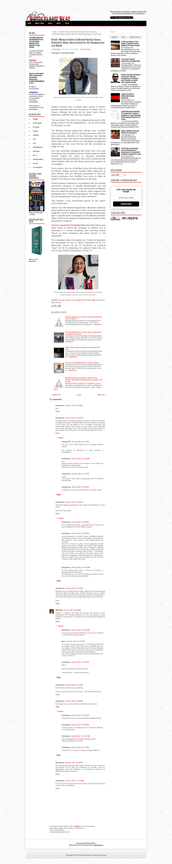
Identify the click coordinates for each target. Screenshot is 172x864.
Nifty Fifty (59, 610)
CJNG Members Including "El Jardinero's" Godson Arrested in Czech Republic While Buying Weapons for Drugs (131, 115)
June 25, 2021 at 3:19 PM (74, 588)
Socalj (35, 163)
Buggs (35, 119)
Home (29, 23)
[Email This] (52, 306)
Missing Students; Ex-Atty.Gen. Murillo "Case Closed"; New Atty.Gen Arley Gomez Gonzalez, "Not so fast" (83, 380)
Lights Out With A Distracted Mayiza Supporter (127, 96)
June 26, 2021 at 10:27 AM (80, 736)
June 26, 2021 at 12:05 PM (80, 459)
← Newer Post (55, 395)
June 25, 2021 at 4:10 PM (74, 685)
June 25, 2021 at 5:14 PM (80, 442)
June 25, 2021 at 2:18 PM (74, 405)
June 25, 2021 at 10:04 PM (80, 630)
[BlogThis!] (55, 306)
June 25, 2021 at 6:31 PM (80, 715)
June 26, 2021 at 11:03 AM (74, 781)
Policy (67, 23)
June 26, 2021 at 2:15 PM (80, 747)
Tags (123, 37)
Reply (58, 411)
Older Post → (102, 395)
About (59, 23)
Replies (60, 438)
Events (50, 23)
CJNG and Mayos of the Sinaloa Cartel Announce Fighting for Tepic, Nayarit (130, 43)
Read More (98, 324)
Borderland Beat (85, 855)
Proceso (61, 300)
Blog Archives (135, 37)
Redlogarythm (38, 159)
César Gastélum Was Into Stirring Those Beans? (130, 132)
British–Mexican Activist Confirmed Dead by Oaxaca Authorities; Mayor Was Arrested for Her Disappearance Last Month (77, 42)
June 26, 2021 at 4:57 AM (75, 641)
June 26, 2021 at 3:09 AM (80, 725)
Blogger (103, 855)
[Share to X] (57, 306)
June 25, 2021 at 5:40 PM (80, 522)
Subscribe (126, 204)
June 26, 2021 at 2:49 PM (80, 487)
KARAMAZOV (38, 147)
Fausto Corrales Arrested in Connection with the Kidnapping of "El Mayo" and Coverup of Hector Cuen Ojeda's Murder (131, 78)
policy (35, 106)
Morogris (36, 151)
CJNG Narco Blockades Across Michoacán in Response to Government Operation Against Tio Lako (131, 151)
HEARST (36, 135)
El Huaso (36, 127)
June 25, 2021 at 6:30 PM (74, 763)
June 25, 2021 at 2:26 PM (74, 502)
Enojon (35, 131)
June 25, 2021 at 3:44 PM (72, 610)
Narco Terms (39, 23)
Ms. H (35, 155)
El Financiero (86, 300)
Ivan (34, 143)
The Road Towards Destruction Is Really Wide (130, 60)
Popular (114, 37)
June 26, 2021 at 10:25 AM (80, 567)
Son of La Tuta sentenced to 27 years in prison (82, 363)
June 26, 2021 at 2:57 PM (80, 662)
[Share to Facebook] (59, 306)
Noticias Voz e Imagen (73, 300)
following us (98, 845)
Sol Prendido (37, 167)
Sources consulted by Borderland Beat (68, 225)
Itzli (34, 139)
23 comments (85, 49)
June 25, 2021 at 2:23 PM (74, 418)
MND (94, 300)
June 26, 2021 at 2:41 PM (80, 474)
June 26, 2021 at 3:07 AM (80, 533)
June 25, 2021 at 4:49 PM (74, 701)
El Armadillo (37, 123)
